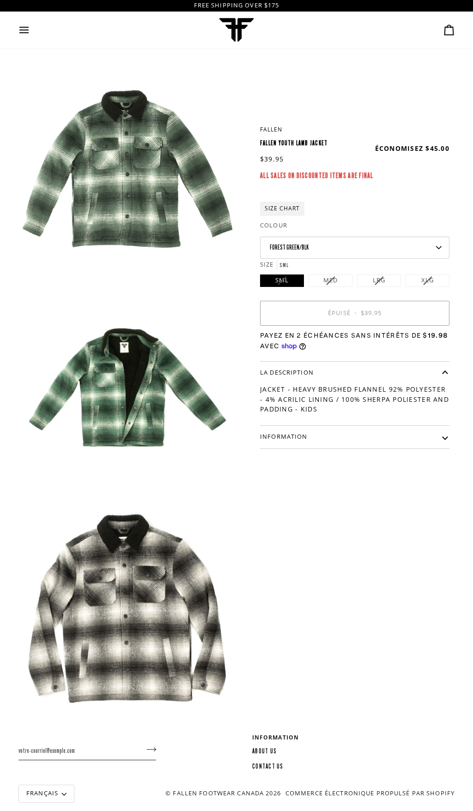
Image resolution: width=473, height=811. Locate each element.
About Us (264, 751)
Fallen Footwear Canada (218, 793)
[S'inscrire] (148, 749)
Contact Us (268, 766)
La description (287, 372)
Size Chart (282, 208)
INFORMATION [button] (275, 737)
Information (283, 437)
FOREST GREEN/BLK (289, 247)
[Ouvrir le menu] (32, 30)
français (42, 793)
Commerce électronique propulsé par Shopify (370, 793)
